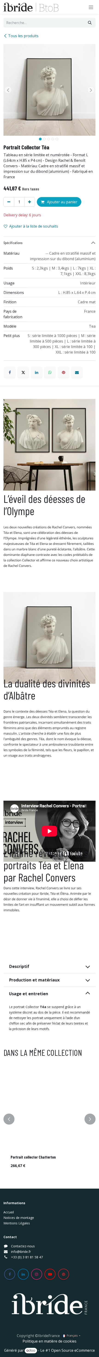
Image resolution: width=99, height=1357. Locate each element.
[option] (49, 1119)
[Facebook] (9, 372)
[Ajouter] (29, 202)
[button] (8, 90)
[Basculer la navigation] (91, 7)
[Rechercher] (90, 23)
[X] (23, 372)
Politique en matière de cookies (49, 1341)
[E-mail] (76, 372)
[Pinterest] (63, 372)
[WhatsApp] (49, 372)
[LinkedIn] (36, 372)
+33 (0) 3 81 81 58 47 (27, 1257)
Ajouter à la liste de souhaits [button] (33, 226)
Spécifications (13, 242)
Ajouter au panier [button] (61, 201)
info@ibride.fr (21, 1251)
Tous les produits (23, 35)
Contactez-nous (23, 1246)
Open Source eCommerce (73, 1350)
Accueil (8, 1212)
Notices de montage (18, 1217)
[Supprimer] (8, 202)
